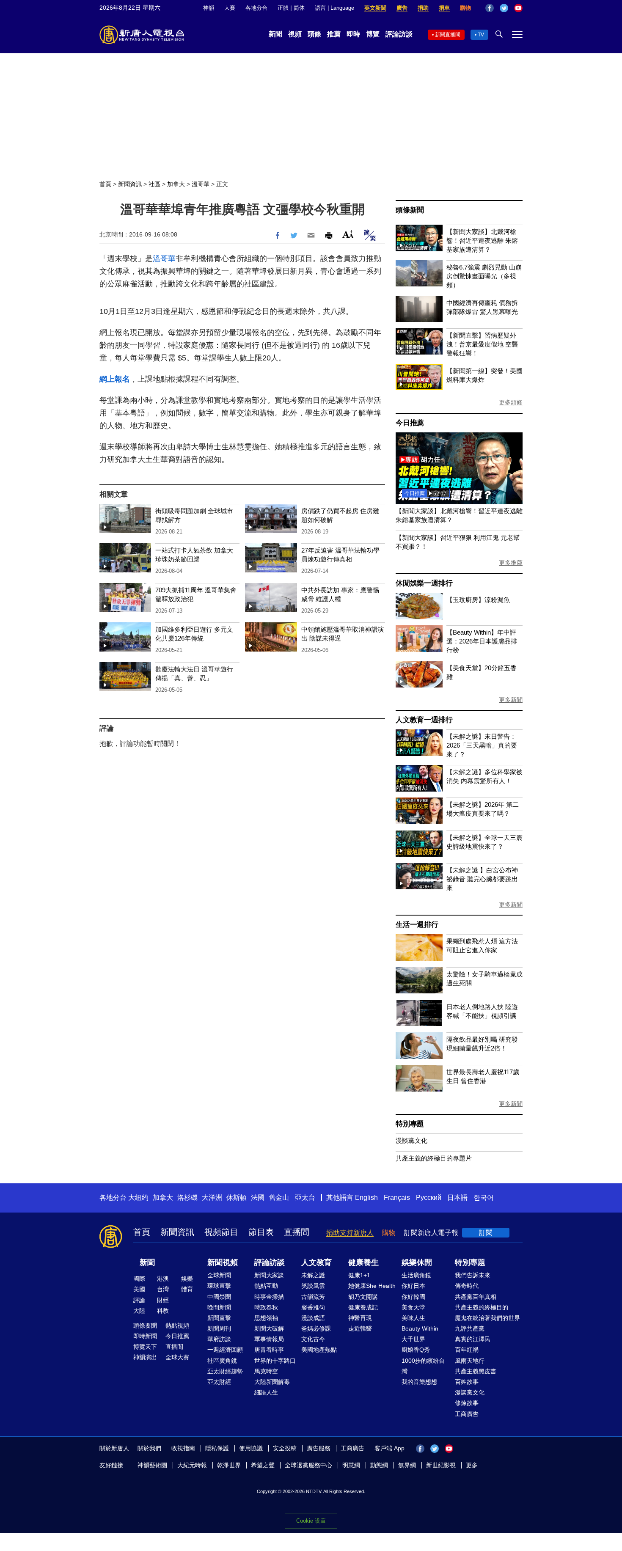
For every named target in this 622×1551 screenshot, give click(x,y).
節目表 (261, 1232)
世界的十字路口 (275, 1360)
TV (481, 35)
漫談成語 (313, 1317)
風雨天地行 (469, 1360)
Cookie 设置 (311, 1521)
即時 (353, 34)
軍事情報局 (269, 1339)
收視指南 (183, 1448)
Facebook (489, 8)
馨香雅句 (313, 1307)
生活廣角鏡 (416, 1275)
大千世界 (413, 1339)
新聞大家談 (269, 1275)
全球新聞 (219, 1275)
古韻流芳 (313, 1296)
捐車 (444, 8)
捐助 (423, 8)
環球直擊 (219, 1285)
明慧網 (351, 1465)
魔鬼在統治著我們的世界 (487, 1317)
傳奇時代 (467, 1285)
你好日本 (413, 1285)
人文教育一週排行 (424, 720)
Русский (428, 1197)
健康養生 (363, 1262)
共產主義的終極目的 (481, 1307)
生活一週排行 (417, 925)
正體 (283, 8)
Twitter (504, 8)
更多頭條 (511, 402)
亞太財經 (219, 1381)
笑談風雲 (313, 1285)
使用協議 (251, 1448)
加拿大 (176, 184)
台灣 (163, 1289)
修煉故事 (467, 1403)
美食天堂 (413, 1307)
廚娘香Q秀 (416, 1349)
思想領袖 (266, 1317)
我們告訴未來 (472, 1275)
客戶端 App (389, 1448)
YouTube (518, 8)
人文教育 (316, 1262)
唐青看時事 (269, 1349)
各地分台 (256, 8)
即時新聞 (145, 1336)
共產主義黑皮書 (475, 1371)
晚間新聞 (219, 1307)
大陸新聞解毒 (272, 1381)
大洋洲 (212, 1197)
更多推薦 (511, 562)
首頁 (105, 184)
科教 (163, 1310)
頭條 (314, 34)
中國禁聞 (219, 1296)
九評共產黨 (469, 1328)
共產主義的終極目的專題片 (434, 1158)
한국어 (483, 1197)
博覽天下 (145, 1346)
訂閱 (486, 1232)
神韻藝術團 (152, 1465)
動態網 (379, 1465)
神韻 (208, 8)
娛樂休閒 (417, 1262)
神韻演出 (145, 1357)
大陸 (139, 1310)
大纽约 (138, 1197)
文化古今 (313, 1339)
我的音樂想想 (419, 1381)
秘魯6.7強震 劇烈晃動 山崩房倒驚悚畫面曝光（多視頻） (484, 276)
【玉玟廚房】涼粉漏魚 (478, 599)
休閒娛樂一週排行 (424, 583)
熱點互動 (266, 1285)
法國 (257, 1197)
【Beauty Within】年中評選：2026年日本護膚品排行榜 (481, 641)
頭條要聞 (145, 1325)
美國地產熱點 (319, 1349)
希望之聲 (263, 1465)
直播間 (296, 1232)
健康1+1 (359, 1275)
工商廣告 (467, 1414)
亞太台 (305, 1197)
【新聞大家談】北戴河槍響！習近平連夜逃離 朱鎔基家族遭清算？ (482, 240)
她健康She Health (372, 1285)
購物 (465, 8)
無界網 (407, 1465)
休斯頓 (236, 1197)
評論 (139, 1300)
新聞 (275, 34)
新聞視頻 (222, 1262)
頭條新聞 (410, 210)
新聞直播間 (447, 35)
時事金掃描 (269, 1296)
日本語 (457, 1197)
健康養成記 (363, 1307)
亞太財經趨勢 (225, 1371)
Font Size (348, 234)
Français (397, 1197)
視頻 (295, 34)
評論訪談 (399, 34)
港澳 (163, 1278)
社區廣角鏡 (222, 1360)
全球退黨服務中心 (308, 1465)
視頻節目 (221, 1232)
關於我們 (149, 1448)
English (366, 1197)
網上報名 (114, 379)
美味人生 (413, 1317)
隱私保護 (217, 1448)
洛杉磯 (187, 1197)
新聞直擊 (219, 1317)
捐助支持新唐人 (350, 1232)
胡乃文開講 (363, 1296)
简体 (299, 8)
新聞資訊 (130, 184)
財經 (163, 1300)
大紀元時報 (192, 1465)
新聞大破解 (269, 1328)
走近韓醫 (360, 1328)
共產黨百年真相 (475, 1296)
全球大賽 (177, 1357)
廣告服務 (318, 1448)
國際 (139, 1278)
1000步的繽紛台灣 (423, 1366)
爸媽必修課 (316, 1328)
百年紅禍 (467, 1349)
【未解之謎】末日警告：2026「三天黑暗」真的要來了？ (481, 745)
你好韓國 (413, 1296)
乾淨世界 (229, 1465)
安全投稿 (285, 1448)
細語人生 (266, 1392)
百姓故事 (467, 1381)
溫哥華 (200, 184)
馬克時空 (266, 1371)
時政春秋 (266, 1307)
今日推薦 (410, 423)
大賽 (229, 8)
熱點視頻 (177, 1325)
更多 (472, 1465)
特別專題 (410, 1124)
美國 (139, 1289)
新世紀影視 (441, 1465)
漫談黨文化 (411, 1140)
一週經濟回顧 (225, 1349)
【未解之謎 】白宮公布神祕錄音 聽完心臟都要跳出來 (482, 878)
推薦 (334, 34)
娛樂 (187, 1278)
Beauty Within (420, 1328)
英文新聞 (375, 8)
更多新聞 (511, 699)
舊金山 (279, 1197)
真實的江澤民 (472, 1339)
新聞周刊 (219, 1328)
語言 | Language (334, 8)
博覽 (373, 34)
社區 (154, 184)
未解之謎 (313, 1275)
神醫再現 (360, 1317)
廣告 (401, 8)
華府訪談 (219, 1339)
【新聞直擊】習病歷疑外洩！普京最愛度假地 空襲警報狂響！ (482, 344)
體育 (187, 1289)
